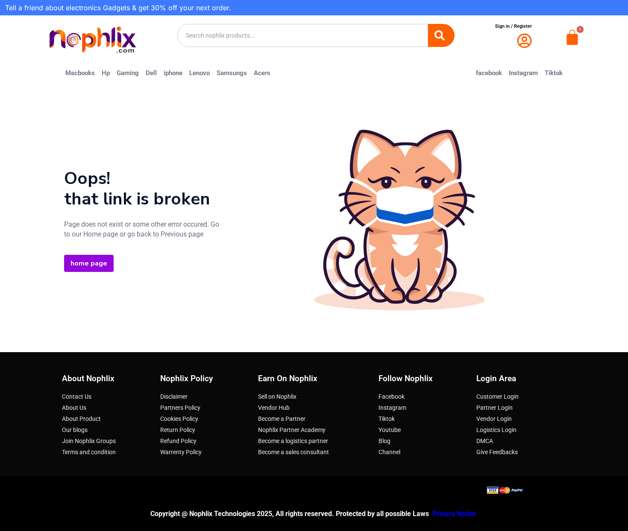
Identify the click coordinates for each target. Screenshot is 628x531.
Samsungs (232, 73)
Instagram (523, 73)
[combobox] (302, 35)
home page (88, 263)
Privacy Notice (455, 514)
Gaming (128, 73)
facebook (489, 73)
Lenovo (199, 73)
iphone (173, 73)
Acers (262, 73)
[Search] (441, 35)
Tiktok (554, 73)
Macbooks (80, 73)
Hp (106, 73)
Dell (151, 73)
